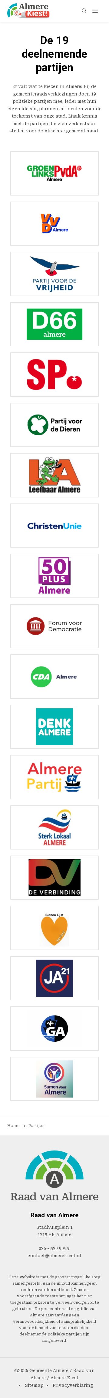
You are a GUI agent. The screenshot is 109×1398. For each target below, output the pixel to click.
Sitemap (34, 1385)
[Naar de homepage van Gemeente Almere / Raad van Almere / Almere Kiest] (28, 11)
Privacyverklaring (73, 1385)
